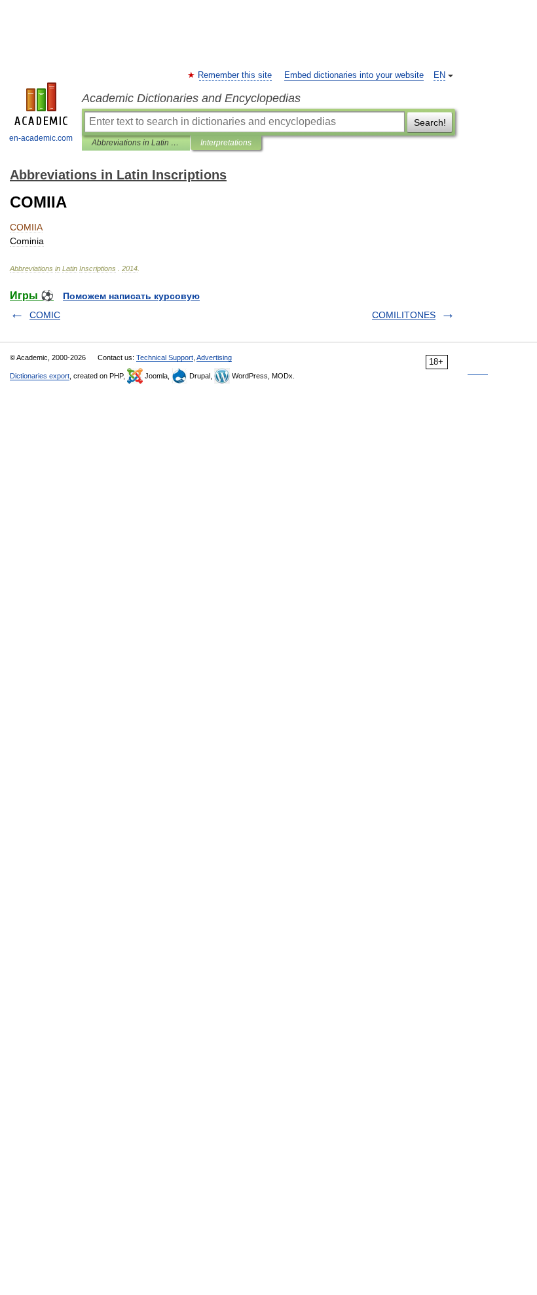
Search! (430, 122)
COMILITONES (403, 315)
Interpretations (225, 142)
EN (439, 75)
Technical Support (164, 357)
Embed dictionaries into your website (354, 75)
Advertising (214, 357)
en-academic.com (41, 138)
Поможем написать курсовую (131, 296)
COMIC (44, 315)
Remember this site (235, 75)
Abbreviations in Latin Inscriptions (136, 142)
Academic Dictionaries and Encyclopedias (191, 98)
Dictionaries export (39, 376)
